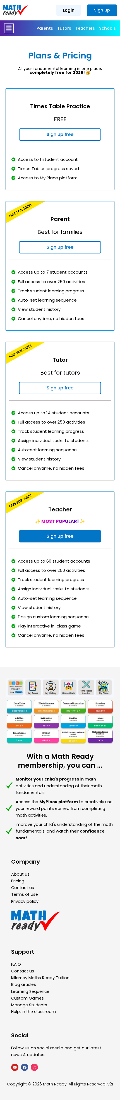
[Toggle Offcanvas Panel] (9, 28)
